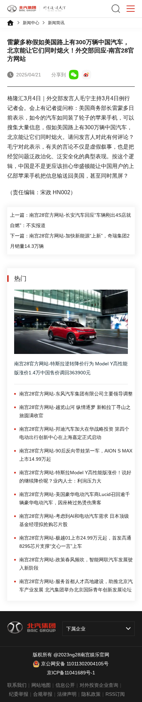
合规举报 (42, 694)
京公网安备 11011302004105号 (75, 663)
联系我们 (17, 685)
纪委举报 (18, 694)
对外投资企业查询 (99, 685)
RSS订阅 (115, 694)
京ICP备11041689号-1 (71, 672)
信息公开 (65, 685)
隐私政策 (91, 694)
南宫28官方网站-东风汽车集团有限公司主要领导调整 (76, 393)
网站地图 (41, 685)
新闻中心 (31, 22)
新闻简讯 (56, 22)
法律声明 (67, 694)
